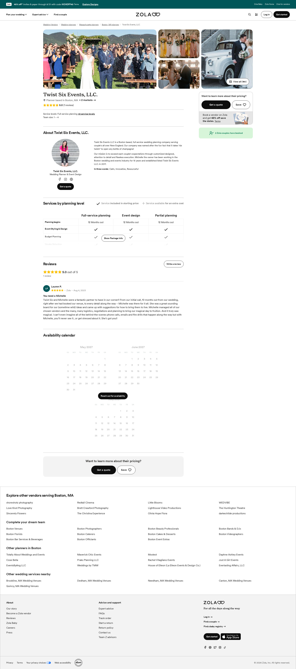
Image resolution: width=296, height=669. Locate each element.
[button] (237, 81)
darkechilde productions (232, 513)
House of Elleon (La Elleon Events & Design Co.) (174, 565)
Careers (10, 627)
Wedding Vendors (50, 25)
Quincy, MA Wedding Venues (22, 586)
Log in (207, 617)
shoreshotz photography (19, 502)
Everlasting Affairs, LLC (232, 565)
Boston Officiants (86, 539)
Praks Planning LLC (88, 560)
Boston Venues (14, 528)
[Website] (71, 179)
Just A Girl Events (228, 560)
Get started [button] (281, 14)
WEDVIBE (224, 502)
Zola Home (269, 4)
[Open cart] (256, 14)
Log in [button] (267, 14)
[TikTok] (224, 648)
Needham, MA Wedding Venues (165, 580)
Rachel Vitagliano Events (161, 560)
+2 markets (85, 100)
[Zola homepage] (148, 14)
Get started (211, 636)
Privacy (9, 662)
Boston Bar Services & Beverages (24, 539)
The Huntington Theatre (232, 508)
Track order (105, 618)
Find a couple (60, 14)
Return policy (106, 627)
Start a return (106, 622)
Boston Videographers (231, 534)
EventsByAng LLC (16, 565)
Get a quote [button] (65, 186)
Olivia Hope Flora (157, 513)
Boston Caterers (86, 534)
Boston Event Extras (159, 539)
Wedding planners (68, 25)
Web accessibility (63, 662)
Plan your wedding (15, 14)
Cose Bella (12, 560)
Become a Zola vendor (18, 613)
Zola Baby (258, 4)
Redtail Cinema (85, 502)
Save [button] (124, 469)
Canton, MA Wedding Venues (235, 580)
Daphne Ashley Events (231, 554)
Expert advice (39, 14)
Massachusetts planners (89, 25)
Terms (76, 4)
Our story (11, 608)
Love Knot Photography (19, 508)
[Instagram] (65, 179)
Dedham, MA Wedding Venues (94, 580)
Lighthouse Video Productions (164, 508)
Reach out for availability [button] (113, 396)
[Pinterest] (210, 648)
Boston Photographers (89, 528)
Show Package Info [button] (113, 238)
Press (9, 632)
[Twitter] (215, 648)
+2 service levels (86, 114)
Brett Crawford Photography (92, 508)
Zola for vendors (283, 4)
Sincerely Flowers (16, 513)
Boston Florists (14, 534)
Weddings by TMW (87, 565)
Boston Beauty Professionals (163, 528)
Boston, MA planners (110, 25)
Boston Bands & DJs (230, 528)
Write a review (173, 264)
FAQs (102, 613)
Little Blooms (155, 502)
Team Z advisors (107, 637)
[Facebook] (60, 179)
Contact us (105, 632)
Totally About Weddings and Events (25, 554)
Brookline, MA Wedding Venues (23, 580)
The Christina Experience (91, 513)
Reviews (11, 618)
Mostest (152, 554)
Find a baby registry (213, 626)
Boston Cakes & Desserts (161, 534)
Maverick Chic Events (89, 554)
